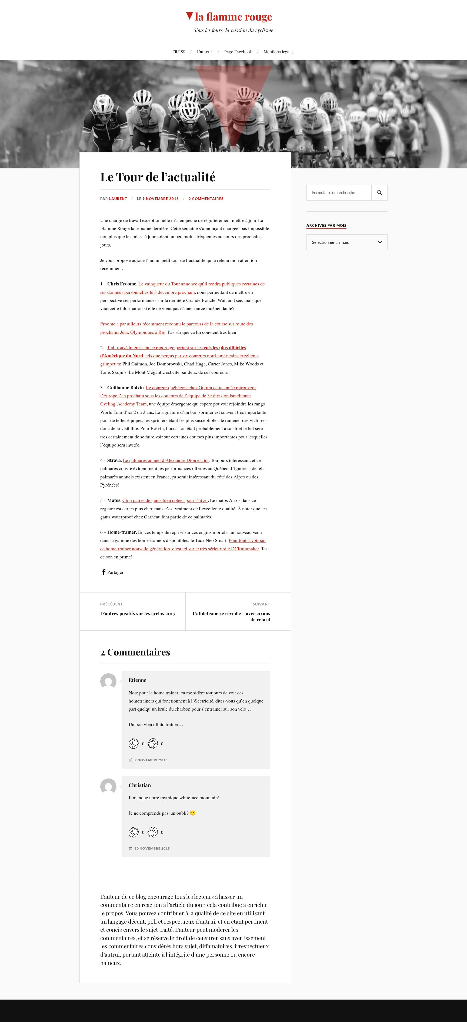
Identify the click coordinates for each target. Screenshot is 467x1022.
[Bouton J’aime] (134, 743)
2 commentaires (206, 199)
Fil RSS (178, 51)
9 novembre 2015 (160, 199)
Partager (115, 572)
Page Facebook (238, 51)
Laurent (118, 199)
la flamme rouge (233, 16)
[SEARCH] (379, 193)
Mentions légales (279, 51)
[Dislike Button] (153, 743)
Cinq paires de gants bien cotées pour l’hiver (165, 500)
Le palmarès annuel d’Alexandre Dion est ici (166, 460)
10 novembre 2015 (152, 848)
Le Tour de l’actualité (157, 176)
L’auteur (204, 51)
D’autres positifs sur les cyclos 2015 (137, 613)
